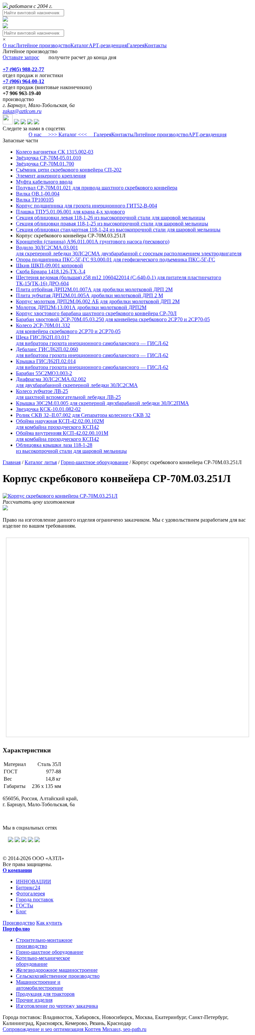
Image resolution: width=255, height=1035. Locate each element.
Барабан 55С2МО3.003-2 (44, 373)
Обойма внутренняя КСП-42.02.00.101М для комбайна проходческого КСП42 (62, 436)
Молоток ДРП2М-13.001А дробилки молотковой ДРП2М (81, 307)
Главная (12, 462)
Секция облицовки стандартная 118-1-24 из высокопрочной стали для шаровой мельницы (118, 229)
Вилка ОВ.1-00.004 (37, 193)
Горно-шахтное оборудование (94, 462)
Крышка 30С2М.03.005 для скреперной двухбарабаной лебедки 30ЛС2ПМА (102, 403)
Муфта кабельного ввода (44, 182)
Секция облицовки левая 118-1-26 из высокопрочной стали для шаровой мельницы (110, 217)
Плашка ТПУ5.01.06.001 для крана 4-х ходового (70, 211)
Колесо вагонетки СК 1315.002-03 (54, 152)
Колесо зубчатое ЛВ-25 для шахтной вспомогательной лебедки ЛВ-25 (68, 394)
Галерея (135, 45)
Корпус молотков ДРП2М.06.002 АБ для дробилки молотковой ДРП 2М (98, 301)
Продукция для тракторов (45, 994)
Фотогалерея (30, 893)
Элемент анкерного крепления (51, 176)
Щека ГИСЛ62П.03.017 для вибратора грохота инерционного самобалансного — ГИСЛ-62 (92, 340)
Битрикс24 (28, 887)
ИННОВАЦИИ (33, 881)
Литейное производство (43, 45)
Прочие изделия (34, 1000)
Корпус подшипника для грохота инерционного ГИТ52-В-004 (86, 205)
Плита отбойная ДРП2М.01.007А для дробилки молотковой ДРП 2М (94, 289)
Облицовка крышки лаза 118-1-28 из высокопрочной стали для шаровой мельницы (71, 448)
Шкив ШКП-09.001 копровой (49, 265)
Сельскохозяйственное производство (58, 976)
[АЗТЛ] (6, 6)
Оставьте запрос (21, 57)
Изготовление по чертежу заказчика (57, 1006)
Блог (21, 911)
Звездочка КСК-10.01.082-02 (48, 409)
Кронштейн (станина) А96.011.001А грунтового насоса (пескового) (92, 241)
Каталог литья (41, 462)
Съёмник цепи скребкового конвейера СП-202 (69, 170)
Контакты (155, 45)
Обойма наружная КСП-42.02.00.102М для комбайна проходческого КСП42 (60, 424)
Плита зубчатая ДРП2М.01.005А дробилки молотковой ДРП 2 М (89, 295)
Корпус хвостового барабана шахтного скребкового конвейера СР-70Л (96, 313)
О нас (9, 45)
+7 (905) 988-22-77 (23, 69)
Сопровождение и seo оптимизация (74, 1029)
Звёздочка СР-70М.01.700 (45, 164)
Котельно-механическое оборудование (43, 961)
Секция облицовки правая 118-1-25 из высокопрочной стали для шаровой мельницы (112, 223)
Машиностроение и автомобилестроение (39, 985)
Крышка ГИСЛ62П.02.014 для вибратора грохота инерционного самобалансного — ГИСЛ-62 (92, 364)
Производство (19, 923)
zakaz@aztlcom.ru (22, 111)
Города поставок (34, 899)
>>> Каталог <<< (68, 134)
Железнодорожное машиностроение (57, 970)
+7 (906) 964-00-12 (23, 81)
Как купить (49, 923)
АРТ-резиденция (108, 45)
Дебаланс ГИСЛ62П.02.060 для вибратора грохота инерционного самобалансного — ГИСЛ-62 (92, 352)
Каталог (79, 45)
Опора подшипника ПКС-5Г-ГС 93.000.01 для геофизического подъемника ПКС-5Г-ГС (115, 259)
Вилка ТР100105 (35, 199)
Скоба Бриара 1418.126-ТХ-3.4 (50, 271)
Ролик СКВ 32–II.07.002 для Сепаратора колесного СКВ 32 (83, 415)
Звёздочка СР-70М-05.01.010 (48, 158)
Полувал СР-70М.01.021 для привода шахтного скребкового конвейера (96, 188)
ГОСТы (24, 905)
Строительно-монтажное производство (44, 943)
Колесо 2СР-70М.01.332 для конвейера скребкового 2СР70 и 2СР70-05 (68, 328)
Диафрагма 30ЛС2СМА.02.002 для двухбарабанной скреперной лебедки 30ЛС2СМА (77, 382)
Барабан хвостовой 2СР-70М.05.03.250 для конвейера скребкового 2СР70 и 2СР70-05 (113, 319)
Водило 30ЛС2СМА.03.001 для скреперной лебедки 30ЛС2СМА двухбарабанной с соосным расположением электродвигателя (128, 250)
